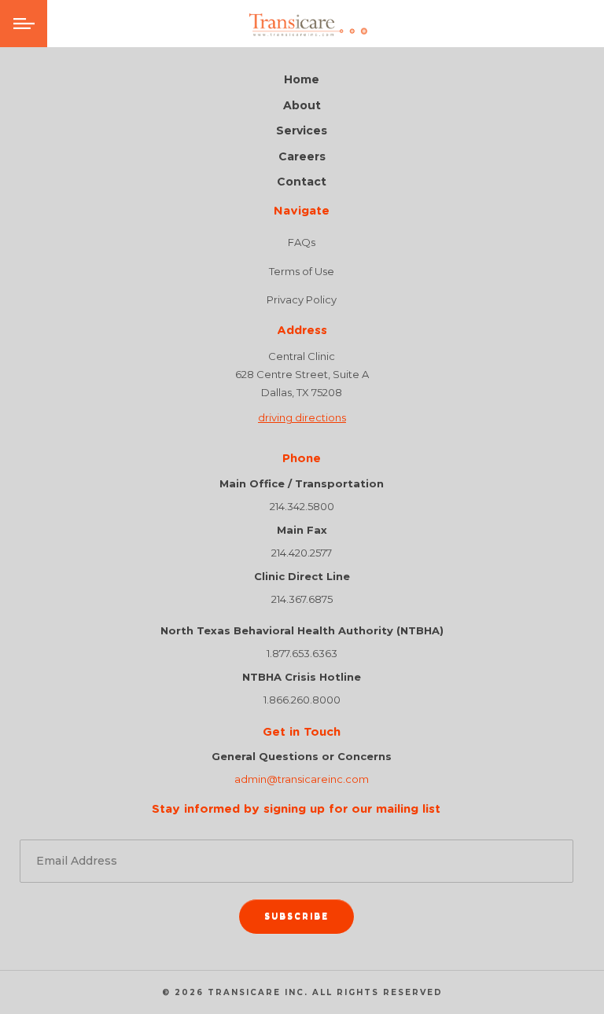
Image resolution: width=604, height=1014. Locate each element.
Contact (301, 182)
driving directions (302, 417)
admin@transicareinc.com (301, 779)
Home (301, 79)
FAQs (301, 242)
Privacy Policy (302, 299)
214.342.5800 (302, 506)
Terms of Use (301, 271)
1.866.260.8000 (302, 699)
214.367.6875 (302, 599)
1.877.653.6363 (302, 653)
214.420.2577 (301, 552)
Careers (302, 156)
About (302, 105)
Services (301, 131)
